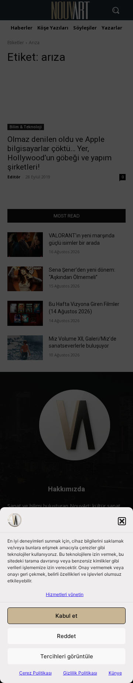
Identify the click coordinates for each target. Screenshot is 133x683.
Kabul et (66, 615)
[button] (122, 521)
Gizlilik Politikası (80, 673)
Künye (115, 673)
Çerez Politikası (35, 673)
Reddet (66, 636)
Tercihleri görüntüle (66, 656)
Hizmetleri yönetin (64, 594)
